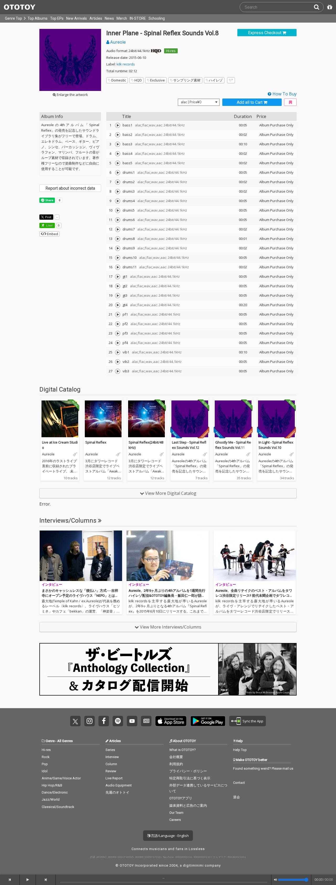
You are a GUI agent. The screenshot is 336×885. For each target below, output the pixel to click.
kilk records (126, 64)
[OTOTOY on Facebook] (103, 721)
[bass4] (117, 154)
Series (110, 750)
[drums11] (117, 267)
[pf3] (117, 333)
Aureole (117, 42)
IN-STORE (138, 18)
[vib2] (117, 362)
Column (111, 764)
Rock (46, 757)
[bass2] (117, 135)
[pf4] (117, 343)
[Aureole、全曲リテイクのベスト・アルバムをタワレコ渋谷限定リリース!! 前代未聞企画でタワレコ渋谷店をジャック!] (254, 556)
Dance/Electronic (55, 792)
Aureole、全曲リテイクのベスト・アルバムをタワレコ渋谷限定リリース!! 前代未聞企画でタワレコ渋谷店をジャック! (254, 596)
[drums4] (117, 201)
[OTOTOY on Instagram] (89, 721)
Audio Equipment (119, 785)
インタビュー (52, 584)
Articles (96, 18)
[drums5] (117, 210)
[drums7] (117, 229)
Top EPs (57, 18)
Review (111, 771)
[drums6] (117, 220)
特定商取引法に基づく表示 (189, 778)
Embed (52, 233)
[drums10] (117, 258)
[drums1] (117, 173)
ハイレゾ (216, 80)
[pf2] (117, 324)
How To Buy (284, 94)
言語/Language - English (169, 835)
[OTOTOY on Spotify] (118, 721)
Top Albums (38, 18)
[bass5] (117, 163)
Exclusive (157, 80)
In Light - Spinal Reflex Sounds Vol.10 (276, 445)
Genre (50, 741)
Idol (45, 771)
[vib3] (117, 371)
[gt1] (117, 277)
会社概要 (176, 757)
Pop (45, 764)
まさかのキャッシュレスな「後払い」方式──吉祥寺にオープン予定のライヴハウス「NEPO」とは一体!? (80, 596)
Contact (239, 783)
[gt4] (117, 305)
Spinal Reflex (95, 442)
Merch (122, 18)
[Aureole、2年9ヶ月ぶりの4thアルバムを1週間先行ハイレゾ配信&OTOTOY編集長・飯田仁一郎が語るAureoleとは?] (168, 556)
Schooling (157, 18)
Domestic (118, 80)
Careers (175, 820)
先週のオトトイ (117, 792)
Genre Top (13, 18)
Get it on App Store (171, 721)
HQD (138, 80)
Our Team (176, 813)
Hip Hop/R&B (52, 785)
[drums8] (117, 239)
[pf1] (117, 314)
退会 (236, 797)
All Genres (65, 741)
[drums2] (117, 182)
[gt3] (117, 296)
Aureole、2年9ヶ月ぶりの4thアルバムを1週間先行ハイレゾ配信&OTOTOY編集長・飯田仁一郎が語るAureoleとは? (167, 596)
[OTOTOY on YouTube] (132, 721)
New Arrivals (76, 18)
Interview (112, 757)
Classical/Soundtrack (58, 807)
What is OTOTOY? (182, 750)
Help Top (240, 750)
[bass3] (117, 144)
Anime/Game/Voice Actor (61, 778)
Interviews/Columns (68, 520)
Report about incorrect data (70, 188)
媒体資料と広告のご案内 (188, 805)
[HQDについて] (156, 50)
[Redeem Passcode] (329, 7)
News (109, 18)
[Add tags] (231, 80)
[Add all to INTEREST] (290, 102)
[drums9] (117, 248)
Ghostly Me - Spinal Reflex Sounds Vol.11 (233, 445)
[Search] (318, 7)
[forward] (46, 879)
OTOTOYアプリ (180, 798)
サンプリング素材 (187, 80)
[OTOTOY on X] (75, 721)
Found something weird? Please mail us (263, 768)
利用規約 (176, 764)
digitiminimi (193, 865)
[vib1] (117, 352)
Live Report (114, 778)
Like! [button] (49, 225)
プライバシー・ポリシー (188, 771)
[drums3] (117, 191)
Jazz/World (51, 799)
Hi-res (171, 50)
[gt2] (117, 286)
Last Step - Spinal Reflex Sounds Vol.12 (189, 445)
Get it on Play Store (207, 721)
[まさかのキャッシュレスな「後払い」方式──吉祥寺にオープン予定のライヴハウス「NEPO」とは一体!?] (81, 556)
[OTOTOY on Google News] (146, 721)
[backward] (10, 879)
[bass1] (117, 125)
